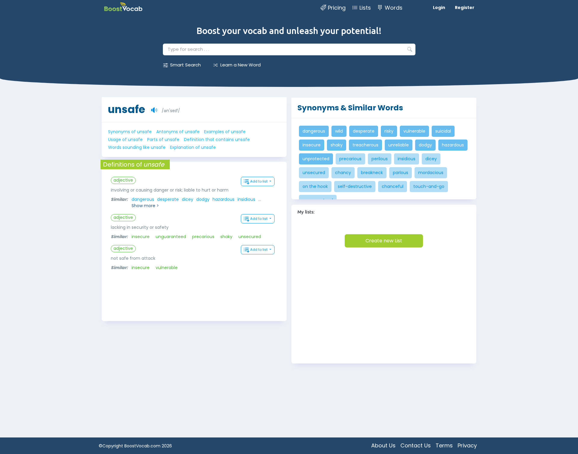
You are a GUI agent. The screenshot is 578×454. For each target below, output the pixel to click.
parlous (400, 173)
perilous (379, 159)
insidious (246, 199)
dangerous (143, 199)
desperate (168, 199)
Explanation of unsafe (193, 147)
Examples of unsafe (225, 132)
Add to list (259, 181)
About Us (383, 445)
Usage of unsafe (125, 140)
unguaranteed (171, 237)
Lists (365, 7)
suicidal (443, 131)
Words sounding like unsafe (137, 147)
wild (339, 131)
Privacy (467, 445)
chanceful (392, 186)
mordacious (430, 173)
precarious (203, 237)
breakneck (372, 173)
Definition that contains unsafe (217, 140)
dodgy (203, 199)
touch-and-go (428, 186)
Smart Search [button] (185, 65)
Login (439, 8)
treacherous (365, 145)
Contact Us (415, 445)
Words (393, 7)
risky (388, 131)
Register (464, 8)
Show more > (145, 206)
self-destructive (355, 186)
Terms (444, 445)
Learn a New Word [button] (240, 65)
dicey (187, 199)
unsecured (249, 237)
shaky (226, 237)
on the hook (315, 186)
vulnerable (167, 268)
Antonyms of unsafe (178, 132)
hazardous (224, 199)
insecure (141, 237)
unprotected (316, 159)
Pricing (337, 7)
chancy (343, 173)
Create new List (383, 240)
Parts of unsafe (163, 140)
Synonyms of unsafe (130, 132)
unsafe (126, 109)
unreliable (398, 145)
